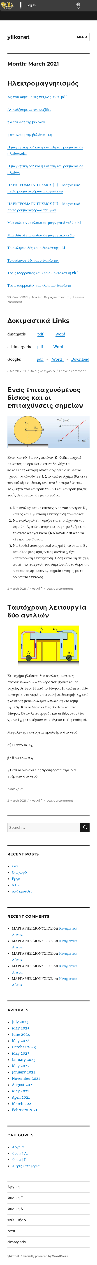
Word (60, 334)
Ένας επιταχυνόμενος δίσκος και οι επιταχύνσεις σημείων (45, 397)
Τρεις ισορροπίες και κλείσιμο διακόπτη (39, 285)
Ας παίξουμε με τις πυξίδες (29, 109)
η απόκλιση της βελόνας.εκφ (30, 134)
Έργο (16, 878)
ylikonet (18, 37)
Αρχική (13, 1187)
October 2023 (24, 1047)
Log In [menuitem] (31, 5)
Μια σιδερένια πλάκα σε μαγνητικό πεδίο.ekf (44, 222)
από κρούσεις (22, 891)
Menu (82, 37)
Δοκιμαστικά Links (38, 320)
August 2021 (23, 1084)
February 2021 (24, 1110)
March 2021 (22, 1103)
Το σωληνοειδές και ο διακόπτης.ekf (36, 247)
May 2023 (20, 1053)
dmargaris (16, 1242)
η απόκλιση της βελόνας (26, 122)
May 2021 (20, 1091)
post (11, 1231)
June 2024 (21, 1034)
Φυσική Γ (36, 588)
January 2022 (24, 1072)
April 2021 (21, 1097)
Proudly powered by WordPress (45, 1256)
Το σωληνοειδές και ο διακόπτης (33, 260)
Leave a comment (72, 371)
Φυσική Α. (20, 1153)
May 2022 (21, 1066)
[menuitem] (7, 5)
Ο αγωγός (20, 872)
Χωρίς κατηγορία (56, 297)
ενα (15, 866)
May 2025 (21, 1028)
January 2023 (23, 1059)
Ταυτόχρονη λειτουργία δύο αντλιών (47, 611)
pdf (40, 334)
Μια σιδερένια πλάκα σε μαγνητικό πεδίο (40, 235)
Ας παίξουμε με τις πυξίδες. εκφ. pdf (37, 97)
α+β (15, 885)
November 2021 (26, 1078)
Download (80, 359)
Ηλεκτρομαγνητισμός (43, 83)
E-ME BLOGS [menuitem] (20, 5)
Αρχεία (37, 297)
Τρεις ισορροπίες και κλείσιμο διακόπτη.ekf (42, 273)
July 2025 (20, 1022)
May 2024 (21, 1040)
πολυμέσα (16, 1220)
